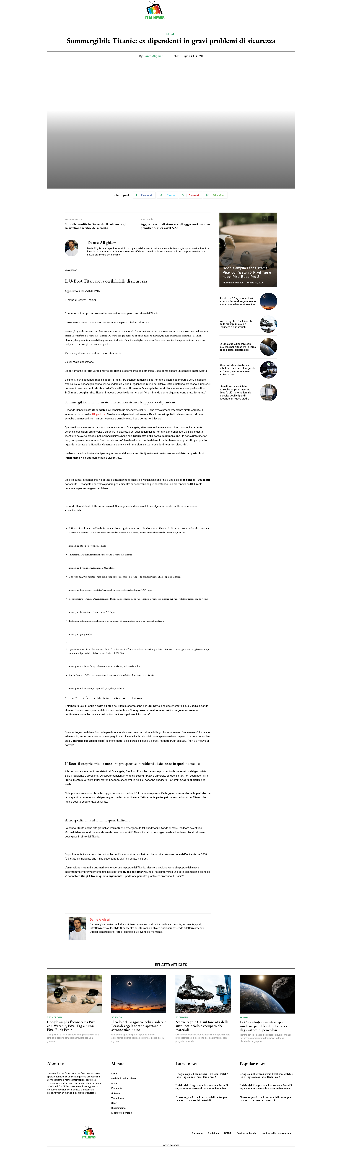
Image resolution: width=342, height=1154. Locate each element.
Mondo (171, 34)
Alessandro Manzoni (233, 282)
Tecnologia (55, 1017)
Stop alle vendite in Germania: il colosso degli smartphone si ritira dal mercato (95, 226)
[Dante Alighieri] (73, 248)
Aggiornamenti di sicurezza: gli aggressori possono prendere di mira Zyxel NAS (175, 226)
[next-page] (271, 218)
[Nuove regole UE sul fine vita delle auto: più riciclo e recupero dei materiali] (268, 324)
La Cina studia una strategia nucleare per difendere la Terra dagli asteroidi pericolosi (237, 347)
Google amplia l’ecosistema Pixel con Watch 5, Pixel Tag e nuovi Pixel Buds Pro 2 (247, 272)
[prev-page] (264, 218)
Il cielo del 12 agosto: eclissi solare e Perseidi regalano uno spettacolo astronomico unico (237, 301)
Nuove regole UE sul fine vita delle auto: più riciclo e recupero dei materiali (235, 324)
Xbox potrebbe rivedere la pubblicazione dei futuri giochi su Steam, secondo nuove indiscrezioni (237, 370)
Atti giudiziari (98, 414)
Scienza (116, 1017)
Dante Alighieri (154, 56)
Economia (181, 1017)
